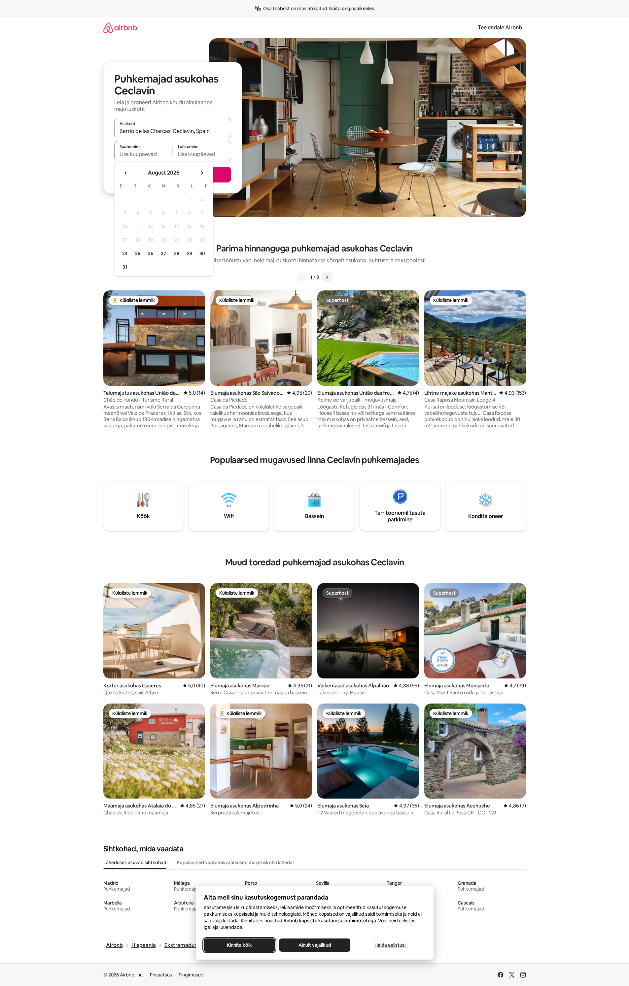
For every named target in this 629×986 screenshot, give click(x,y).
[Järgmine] (327, 277)
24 (124, 253)
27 (163, 253)
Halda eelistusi (389, 945)
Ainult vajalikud (314, 945)
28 (176, 253)
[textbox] (143, 154)
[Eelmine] (302, 277)
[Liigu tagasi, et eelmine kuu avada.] (126, 173)
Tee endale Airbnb (500, 27)
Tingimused (191, 975)
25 (137, 253)
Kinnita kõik (239, 945)
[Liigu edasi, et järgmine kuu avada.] (202, 173)
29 (189, 253)
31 (124, 267)
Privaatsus (161, 975)
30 (202, 253)
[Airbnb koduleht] (120, 27)
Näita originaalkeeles (351, 9)
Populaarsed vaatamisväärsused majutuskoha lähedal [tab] (235, 863)
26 (150, 253)
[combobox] (173, 131)
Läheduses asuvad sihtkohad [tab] (134, 863)
